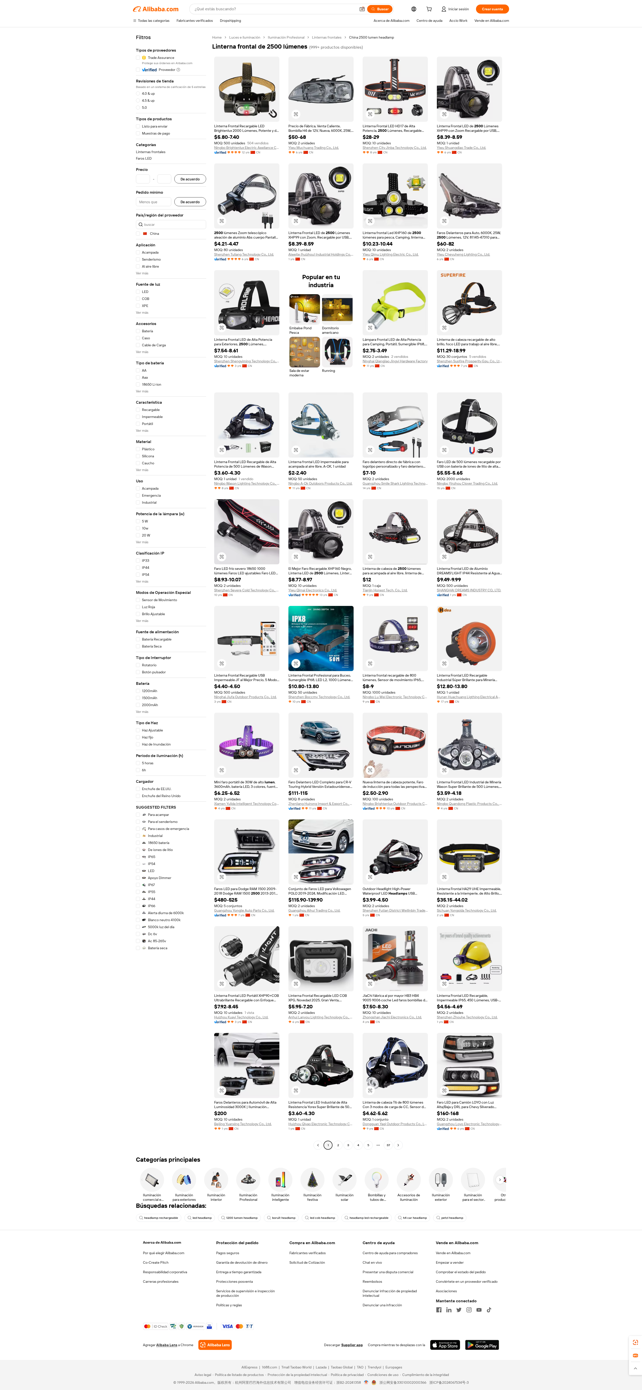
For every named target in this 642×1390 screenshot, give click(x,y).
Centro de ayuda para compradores (390, 1253)
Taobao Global (342, 1367)
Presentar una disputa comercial (388, 1272)
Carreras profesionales (161, 1281)
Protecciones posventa (234, 1281)
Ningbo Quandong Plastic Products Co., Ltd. (469, 804)
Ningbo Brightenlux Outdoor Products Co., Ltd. (395, 804)
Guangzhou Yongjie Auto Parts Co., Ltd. (244, 910)
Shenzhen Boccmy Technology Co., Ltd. (319, 697)
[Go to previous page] (318, 1145)
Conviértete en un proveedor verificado (467, 1281)
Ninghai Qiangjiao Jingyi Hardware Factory (395, 361)
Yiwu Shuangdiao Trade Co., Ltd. (461, 148)
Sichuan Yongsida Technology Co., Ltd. (467, 910)
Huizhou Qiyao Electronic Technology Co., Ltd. (321, 1124)
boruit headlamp (283, 1218)
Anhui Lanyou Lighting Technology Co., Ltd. (321, 1017)
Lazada (321, 1367)
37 (388, 1145)
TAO (360, 1367)
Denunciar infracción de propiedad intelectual (390, 1293)
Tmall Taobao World (296, 1367)
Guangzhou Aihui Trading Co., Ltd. (314, 910)
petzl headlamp (452, 1218)
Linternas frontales (327, 37)
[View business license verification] (366, 1382)
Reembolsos (372, 1281)
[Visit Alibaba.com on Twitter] (459, 1310)
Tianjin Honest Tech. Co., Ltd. (385, 590)
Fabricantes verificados (307, 1253)
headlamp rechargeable (161, 1218)
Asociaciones (446, 1291)
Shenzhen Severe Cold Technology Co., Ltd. (246, 590)
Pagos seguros (227, 1253)
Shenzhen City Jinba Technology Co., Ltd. (395, 148)
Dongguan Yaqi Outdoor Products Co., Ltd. (395, 1124)
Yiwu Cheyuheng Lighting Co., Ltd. (463, 254)
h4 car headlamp (415, 1218)
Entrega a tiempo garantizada (238, 1272)
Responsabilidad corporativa (165, 1272)
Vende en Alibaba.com (453, 1253)
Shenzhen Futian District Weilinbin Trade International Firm (395, 910)
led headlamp (202, 1218)
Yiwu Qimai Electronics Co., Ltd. (312, 590)
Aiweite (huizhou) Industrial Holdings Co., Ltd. (321, 254)
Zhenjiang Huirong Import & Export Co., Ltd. (321, 804)
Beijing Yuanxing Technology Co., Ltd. (243, 1124)
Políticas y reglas (229, 1305)
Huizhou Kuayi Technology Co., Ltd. (241, 1017)
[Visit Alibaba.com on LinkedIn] (449, 1310)
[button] (362, 9)
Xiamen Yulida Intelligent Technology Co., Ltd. (246, 804)
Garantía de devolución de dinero (242, 1262)
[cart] (430, 10)
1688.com (269, 1367)
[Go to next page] (398, 1145)
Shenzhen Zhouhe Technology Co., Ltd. (467, 1017)
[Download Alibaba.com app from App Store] (445, 1345)
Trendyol (374, 1367)
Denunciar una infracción (382, 1305)
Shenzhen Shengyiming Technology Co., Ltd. (246, 361)
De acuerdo (190, 179)
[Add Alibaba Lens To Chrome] (215, 1345)
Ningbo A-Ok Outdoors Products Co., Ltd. (320, 483)
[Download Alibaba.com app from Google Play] (482, 1345)
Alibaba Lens (166, 1345)
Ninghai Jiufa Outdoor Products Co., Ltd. (245, 697)
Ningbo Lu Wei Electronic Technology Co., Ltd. (395, 697)
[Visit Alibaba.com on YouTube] (479, 1310)
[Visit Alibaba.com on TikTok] (489, 1310)
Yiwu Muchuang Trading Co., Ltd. (313, 148)
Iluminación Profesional (286, 37)
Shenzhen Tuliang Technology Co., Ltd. (244, 254)
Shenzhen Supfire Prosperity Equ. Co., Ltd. (469, 361)
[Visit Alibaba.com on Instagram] (469, 1310)
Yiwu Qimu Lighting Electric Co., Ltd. (391, 254)
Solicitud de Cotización (307, 1262)
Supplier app (352, 1345)
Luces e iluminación (244, 37)
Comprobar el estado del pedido (461, 1272)
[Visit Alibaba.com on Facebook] (439, 1310)
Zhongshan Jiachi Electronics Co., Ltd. (392, 1017)
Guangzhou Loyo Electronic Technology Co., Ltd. (469, 1124)
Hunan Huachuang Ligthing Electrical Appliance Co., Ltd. (469, 697)
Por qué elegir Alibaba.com (163, 1253)
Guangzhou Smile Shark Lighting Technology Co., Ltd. (395, 483)
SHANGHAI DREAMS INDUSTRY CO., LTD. (469, 590)
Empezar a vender (450, 1262)
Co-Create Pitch (156, 1262)
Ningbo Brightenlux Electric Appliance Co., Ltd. (246, 148)
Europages (393, 1367)
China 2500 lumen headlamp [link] (371, 37)
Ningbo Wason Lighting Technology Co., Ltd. (246, 483)
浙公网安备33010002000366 (402, 1382)
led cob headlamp (322, 1218)
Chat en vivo (372, 1262)
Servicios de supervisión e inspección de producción (245, 1293)
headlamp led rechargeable (369, 1218)
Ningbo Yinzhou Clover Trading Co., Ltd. (467, 483)
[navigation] (171, 592)
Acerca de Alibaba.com (162, 1242)
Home (217, 37)
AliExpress (250, 1367)
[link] (635, 1342)
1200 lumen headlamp (242, 1218)
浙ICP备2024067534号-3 (449, 1382)
